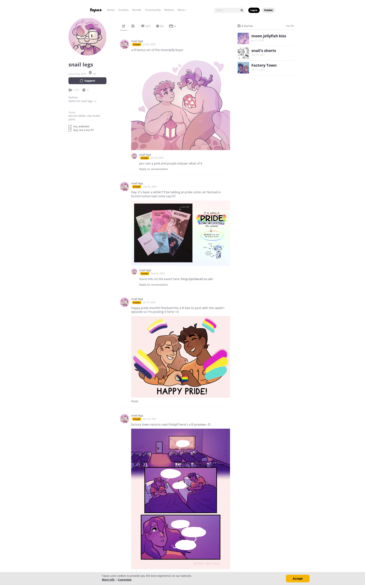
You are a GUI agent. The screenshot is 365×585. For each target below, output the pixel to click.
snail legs (137, 41)
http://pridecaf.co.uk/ (197, 279)
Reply (153, 169)
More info (108, 579)
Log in (254, 10)
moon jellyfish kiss (268, 35)
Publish (268, 10)
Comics (123, 9)
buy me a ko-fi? (83, 130)
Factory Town (264, 65)
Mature (169, 9)
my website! (81, 126)
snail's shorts (263, 50)
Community (153, 9)
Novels (136, 9)
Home (111, 9)
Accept (298, 578)
